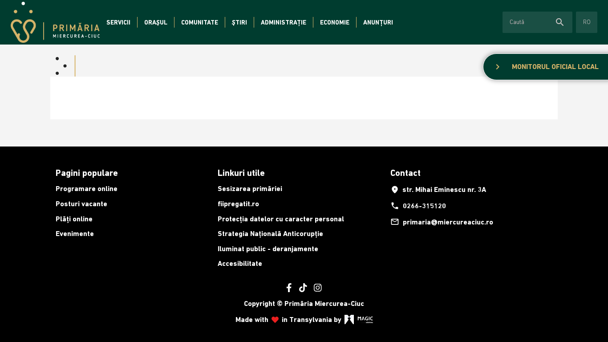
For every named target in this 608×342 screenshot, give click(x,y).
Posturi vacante (81, 204)
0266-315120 (418, 205)
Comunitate (199, 22)
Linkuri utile (241, 172)
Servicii (118, 22)
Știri (239, 22)
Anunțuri (378, 22)
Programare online (87, 188)
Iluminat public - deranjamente (268, 248)
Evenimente (75, 233)
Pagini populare (87, 172)
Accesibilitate (240, 263)
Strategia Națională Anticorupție (270, 233)
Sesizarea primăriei (250, 188)
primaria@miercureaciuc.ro (441, 221)
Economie (334, 22)
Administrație (283, 22)
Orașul (155, 22)
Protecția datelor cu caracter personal (281, 219)
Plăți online (74, 219)
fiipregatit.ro (238, 204)
